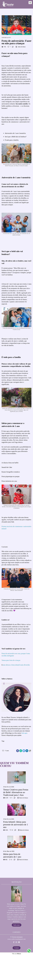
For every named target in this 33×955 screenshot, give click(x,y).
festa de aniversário (8, 747)
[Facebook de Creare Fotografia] (13, 942)
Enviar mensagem (17, 937)
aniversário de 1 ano (8, 744)
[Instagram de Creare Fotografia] (16, 942)
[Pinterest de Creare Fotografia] (19, 942)
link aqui (24, 733)
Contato (16, 948)
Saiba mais (16, 925)
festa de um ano (20, 747)
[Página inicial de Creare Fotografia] (8, 4)
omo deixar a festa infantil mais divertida (16, 665)
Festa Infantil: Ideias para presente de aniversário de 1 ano (15, 824)
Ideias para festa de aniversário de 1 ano (12, 855)
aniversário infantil (22, 744)
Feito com (16, 953)
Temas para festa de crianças (11, 660)
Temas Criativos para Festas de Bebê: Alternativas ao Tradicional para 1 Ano (15, 792)
